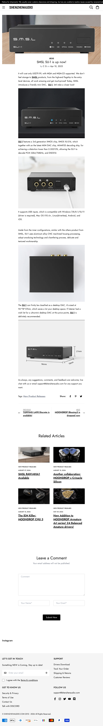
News (51, 58)
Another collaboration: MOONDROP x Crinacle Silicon (67, 478)
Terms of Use (7, 697)
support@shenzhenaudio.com (67, 692)
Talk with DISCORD (10, 706)
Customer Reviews (62, 677)
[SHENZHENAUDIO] (22, 7)
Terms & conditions (29, 680)
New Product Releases (34, 396)
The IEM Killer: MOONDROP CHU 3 (30, 517)
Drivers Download (62, 664)
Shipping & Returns (62, 673)
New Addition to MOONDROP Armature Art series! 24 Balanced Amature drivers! (67, 521)
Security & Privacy (10, 693)
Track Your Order (61, 668)
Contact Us (7, 701)
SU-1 (50, 84)
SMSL (35, 77)
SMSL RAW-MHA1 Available (29, 476)
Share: (63, 396)
